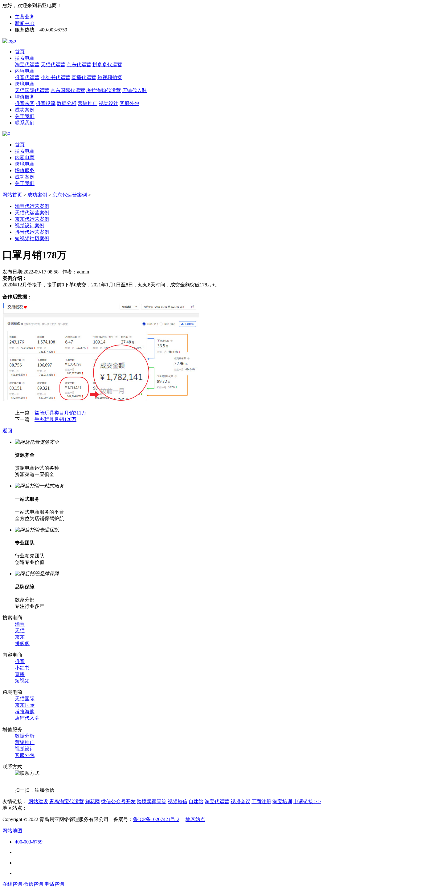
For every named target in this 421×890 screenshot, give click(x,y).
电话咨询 (54, 884)
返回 (7, 430)
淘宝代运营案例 (32, 206)
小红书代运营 (55, 77)
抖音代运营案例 (32, 232)
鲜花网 (92, 801)
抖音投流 (45, 103)
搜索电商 (25, 58)
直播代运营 (84, 77)
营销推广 (87, 103)
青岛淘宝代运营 (66, 801)
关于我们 (25, 116)
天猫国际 (25, 698)
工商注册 (261, 801)
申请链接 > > (307, 801)
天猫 (20, 630)
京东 (20, 637)
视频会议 (240, 801)
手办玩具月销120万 (55, 419)
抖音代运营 (27, 77)
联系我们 (25, 122)
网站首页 (12, 194)
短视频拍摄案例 (32, 238)
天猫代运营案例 (32, 212)
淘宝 (20, 624)
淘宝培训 (282, 801)
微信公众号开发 (118, 801)
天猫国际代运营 (32, 90)
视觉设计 (108, 103)
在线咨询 (12, 884)
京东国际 (25, 705)
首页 (20, 51)
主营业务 (25, 16)
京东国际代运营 (68, 90)
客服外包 (129, 103)
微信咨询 (33, 884)
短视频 (22, 680)
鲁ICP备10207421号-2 (156, 819)
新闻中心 (25, 23)
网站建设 (38, 801)
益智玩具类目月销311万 (60, 412)
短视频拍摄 (109, 77)
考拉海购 (25, 711)
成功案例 (25, 109)
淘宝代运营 (27, 64)
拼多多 (22, 643)
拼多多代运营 (107, 64)
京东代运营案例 (69, 194)
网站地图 (12, 830)
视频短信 (177, 801)
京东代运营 (79, 64)
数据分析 (66, 103)
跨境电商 (25, 84)
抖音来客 (25, 103)
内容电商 (25, 71)
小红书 (22, 667)
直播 (20, 674)
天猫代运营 (53, 64)
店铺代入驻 (134, 90)
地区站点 (195, 819)
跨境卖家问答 (151, 801)
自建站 (196, 801)
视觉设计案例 (29, 225)
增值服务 (25, 96)
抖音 (20, 661)
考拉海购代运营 (103, 90)
